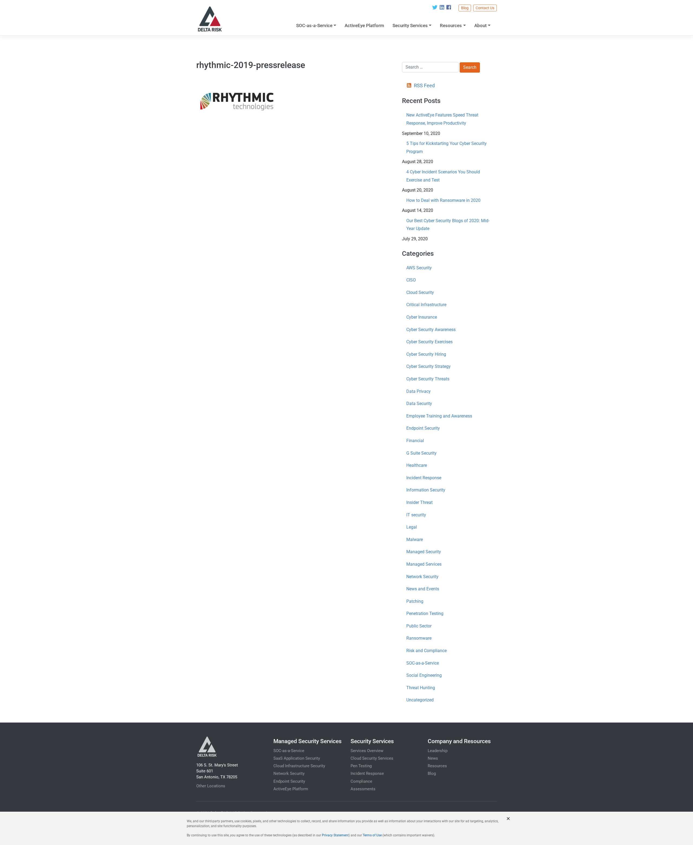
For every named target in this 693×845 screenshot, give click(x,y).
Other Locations (210, 786)
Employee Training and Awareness (439, 416)
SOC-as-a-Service (314, 25)
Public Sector (419, 626)
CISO (411, 280)
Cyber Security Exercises (429, 341)
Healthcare (416, 465)
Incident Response (423, 477)
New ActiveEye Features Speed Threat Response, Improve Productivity (442, 119)
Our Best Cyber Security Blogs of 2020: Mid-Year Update (447, 224)
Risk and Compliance (426, 650)
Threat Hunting (420, 687)
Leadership (437, 750)
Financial (415, 440)
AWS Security (419, 267)
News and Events (422, 588)
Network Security (422, 576)
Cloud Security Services (372, 758)
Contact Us (485, 8)
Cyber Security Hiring (426, 354)
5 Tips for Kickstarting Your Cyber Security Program (446, 147)
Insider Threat (419, 502)
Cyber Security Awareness (431, 329)
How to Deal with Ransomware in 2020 (443, 200)
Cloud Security (420, 292)
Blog (465, 8)
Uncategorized (420, 699)
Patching (414, 601)
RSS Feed (424, 85)
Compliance (361, 781)
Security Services (410, 25)
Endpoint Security (423, 428)
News (433, 758)
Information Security (425, 490)
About (480, 25)
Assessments (363, 788)
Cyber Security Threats (427, 378)
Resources (451, 25)
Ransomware (419, 638)
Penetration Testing (424, 613)
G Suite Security (421, 453)
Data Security (419, 403)
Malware (414, 539)
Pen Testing (361, 765)
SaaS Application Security (296, 758)
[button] (508, 819)
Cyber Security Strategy (428, 366)
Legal (411, 527)
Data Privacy (418, 391)
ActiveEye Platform (364, 25)
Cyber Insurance (421, 317)
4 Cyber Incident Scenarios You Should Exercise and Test (443, 176)
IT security (416, 514)
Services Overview (367, 750)
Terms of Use (372, 835)
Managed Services (424, 564)
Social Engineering (424, 675)
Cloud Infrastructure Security (299, 765)
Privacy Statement (335, 835)
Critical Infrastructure (426, 304)
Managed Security (423, 551)
